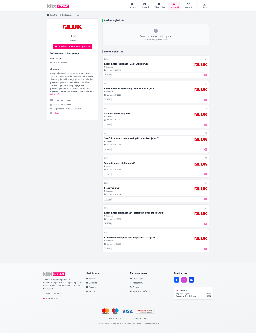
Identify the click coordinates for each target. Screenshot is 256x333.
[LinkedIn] (191, 280)
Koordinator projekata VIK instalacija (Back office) (133, 212)
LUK (106, 59)
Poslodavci (67, 15)
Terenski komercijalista (119, 163)
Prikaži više (55, 94)
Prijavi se (108, 75)
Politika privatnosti (117, 318)
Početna (53, 15)
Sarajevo (109, 67)
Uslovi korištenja (140, 318)
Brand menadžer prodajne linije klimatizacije (131, 237)
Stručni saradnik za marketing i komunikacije (131, 138)
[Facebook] (176, 280)
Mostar (109, 166)
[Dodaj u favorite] (205, 58)
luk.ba (56, 113)
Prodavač (112, 187)
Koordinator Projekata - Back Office (126, 63)
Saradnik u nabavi (117, 113)
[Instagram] (184, 280)
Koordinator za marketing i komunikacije (129, 88)
